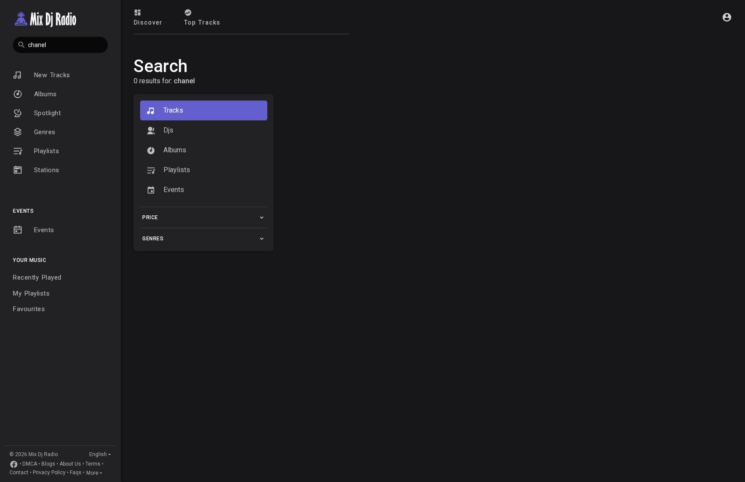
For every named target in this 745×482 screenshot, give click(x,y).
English (98, 454)
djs (167, 130)
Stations (45, 170)
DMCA (29, 464)
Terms (92, 464)
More (92, 473)
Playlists (45, 151)
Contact (18, 473)
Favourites (29, 309)
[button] (60, 45)
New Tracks (50, 75)
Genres (43, 132)
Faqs (75, 473)
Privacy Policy (49, 473)
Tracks (172, 110)
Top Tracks (202, 22)
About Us (70, 464)
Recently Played (37, 277)
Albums (44, 94)
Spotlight (46, 113)
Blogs (48, 464)
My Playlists (31, 293)
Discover (148, 22)
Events (42, 230)
